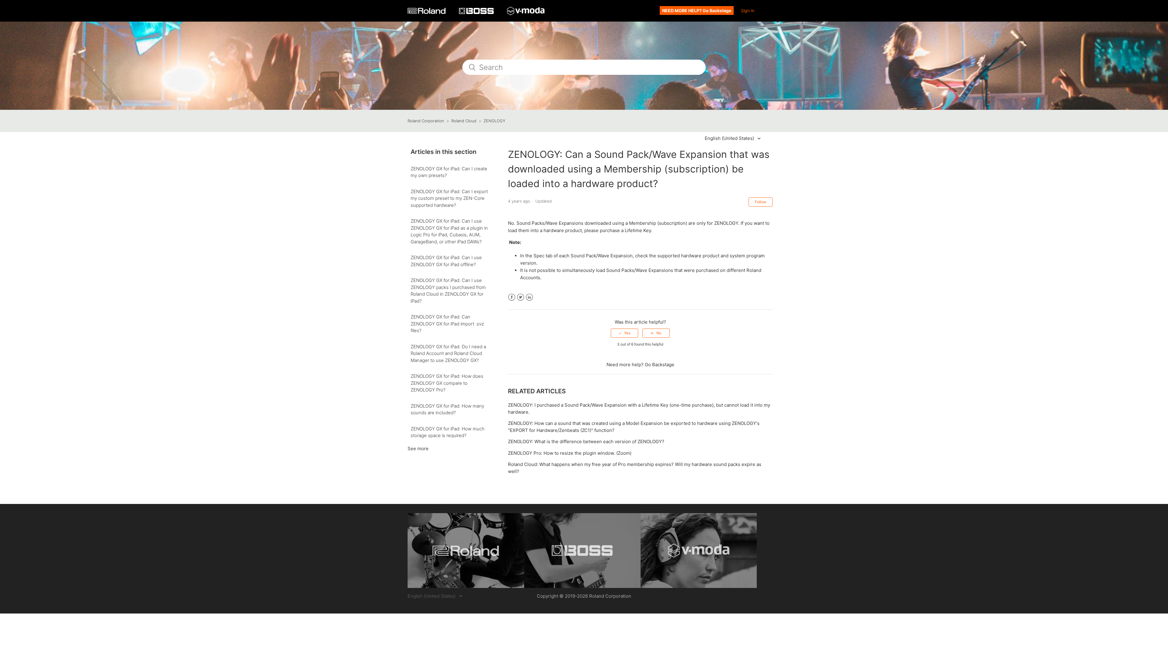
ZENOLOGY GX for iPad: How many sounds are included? (447, 409)
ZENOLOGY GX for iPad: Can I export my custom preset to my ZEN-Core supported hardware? (449, 198)
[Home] (427, 12)
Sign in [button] (747, 10)
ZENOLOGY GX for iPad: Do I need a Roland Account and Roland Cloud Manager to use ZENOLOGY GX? (448, 353)
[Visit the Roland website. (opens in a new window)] (466, 550)
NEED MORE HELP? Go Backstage (696, 10)
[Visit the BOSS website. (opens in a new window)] (582, 550)
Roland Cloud (463, 120)
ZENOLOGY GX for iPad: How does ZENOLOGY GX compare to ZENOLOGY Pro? (447, 383)
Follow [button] (760, 202)
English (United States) (730, 138)
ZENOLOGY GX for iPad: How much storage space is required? (448, 432)
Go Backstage (659, 364)
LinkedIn (529, 297)
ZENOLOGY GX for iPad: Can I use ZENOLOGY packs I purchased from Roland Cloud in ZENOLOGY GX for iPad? (448, 290)
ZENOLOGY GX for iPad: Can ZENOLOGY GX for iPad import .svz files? (447, 323)
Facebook (512, 297)
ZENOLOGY (494, 120)
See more (418, 448)
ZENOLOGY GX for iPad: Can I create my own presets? (449, 172)
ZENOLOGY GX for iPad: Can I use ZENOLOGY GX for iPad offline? (446, 261)
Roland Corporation (426, 120)
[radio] (624, 333)
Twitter (520, 297)
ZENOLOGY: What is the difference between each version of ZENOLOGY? (586, 441)
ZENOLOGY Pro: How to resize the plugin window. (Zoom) (569, 453)
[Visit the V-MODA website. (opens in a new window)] (699, 550)
